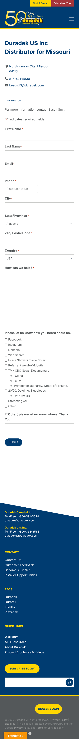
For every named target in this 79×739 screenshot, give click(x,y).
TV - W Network (19, 396)
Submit (13, 442)
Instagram (15, 344)
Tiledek (10, 607)
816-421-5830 (19, 79)
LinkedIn (14, 350)
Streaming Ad (17, 401)
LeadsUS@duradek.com (26, 85)
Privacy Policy (59, 719)
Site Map (10, 723)
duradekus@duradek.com (21, 535)
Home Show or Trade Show (26, 360)
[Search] (69, 682)
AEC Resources (15, 642)
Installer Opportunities (21, 575)
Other (12, 406)
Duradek (11, 597)
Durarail (10, 602)
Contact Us (13, 560)
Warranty (11, 637)
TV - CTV (14, 381)
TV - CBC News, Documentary (28, 370)
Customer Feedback (19, 565)
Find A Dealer (41, 3)
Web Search (16, 355)
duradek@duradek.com (20, 520)
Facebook (14, 339)
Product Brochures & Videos (24, 652)
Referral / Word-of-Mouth (25, 365)
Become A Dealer (17, 570)
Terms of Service (46, 727)
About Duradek (15, 647)
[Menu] (71, 19)
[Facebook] (29, 733)
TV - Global (16, 376)
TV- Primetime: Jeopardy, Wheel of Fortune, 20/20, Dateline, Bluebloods (38, 388)
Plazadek (11, 612)
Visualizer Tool (62, 3)
